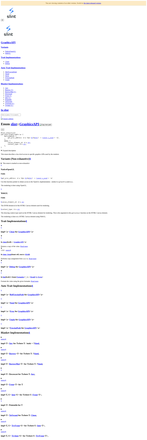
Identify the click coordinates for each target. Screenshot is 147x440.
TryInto (15, 436)
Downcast (8, 94)
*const (45, 138)
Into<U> (8, 98)
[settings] (7, 119)
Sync (12, 311)
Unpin (7, 80)
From (11, 384)
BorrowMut (14, 364)
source (8, 250)
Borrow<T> (9, 90)
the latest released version (92, 3)
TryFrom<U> (9, 103)
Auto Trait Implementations (13, 68)
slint (14, 124)
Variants (4, 47)
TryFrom (16, 425)
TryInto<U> (9, 105)
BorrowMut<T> (10, 92)
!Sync (7, 76)
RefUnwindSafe (17, 294)
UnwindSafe (15, 328)
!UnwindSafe (9, 78)
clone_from (7, 254)
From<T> (8, 96)
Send (12, 303)
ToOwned (8, 101)
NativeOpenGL (10, 51)
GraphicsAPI (8, 42)
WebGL (8, 53)
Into (13, 395)
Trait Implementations (11, 57)
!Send (7, 74)
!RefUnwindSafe (11, 72)
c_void (50, 138)
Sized (36, 343)
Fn (32, 138)
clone (5, 242)
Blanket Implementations (12, 84)
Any (6, 88)
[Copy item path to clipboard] (45, 125)
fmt (4, 277)
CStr (36, 138)
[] (2, 129)
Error (40, 277)
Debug (7, 63)
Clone (7, 62)
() (36, 277)
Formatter (20, 277)
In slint (5, 110)
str (29, 142)
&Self (27, 254)
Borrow (12, 353)
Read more (24, 246)
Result (32, 277)
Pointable (8, 100)
